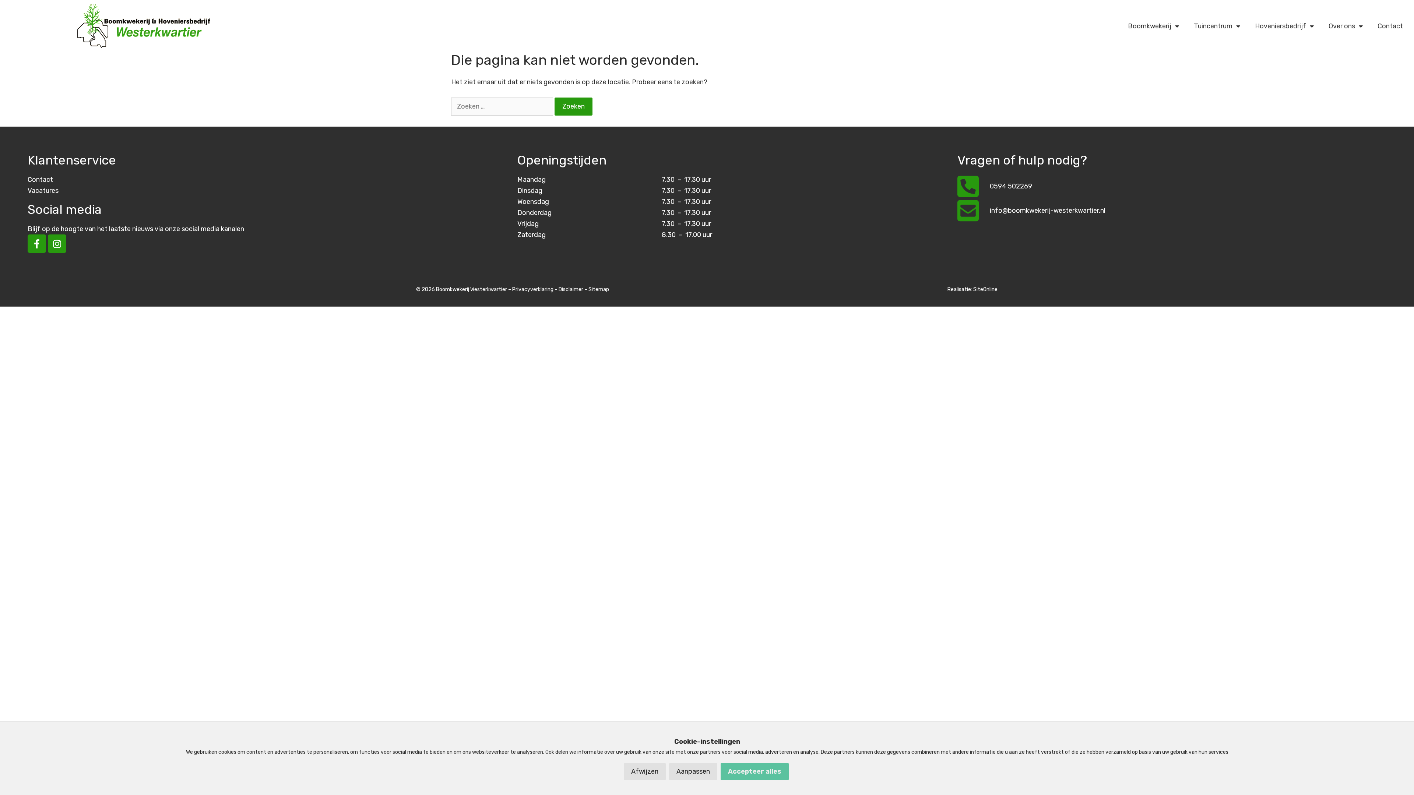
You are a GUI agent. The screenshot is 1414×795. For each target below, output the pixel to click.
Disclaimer (571, 289)
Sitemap (598, 289)
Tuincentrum (1213, 26)
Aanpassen (693, 771)
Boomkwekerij (1149, 26)
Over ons (1342, 26)
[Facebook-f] (37, 243)
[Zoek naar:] (503, 106)
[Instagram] (57, 243)
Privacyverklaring (532, 289)
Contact (1390, 26)
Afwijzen (644, 771)
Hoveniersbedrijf (1280, 26)
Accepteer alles (754, 771)
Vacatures (43, 191)
